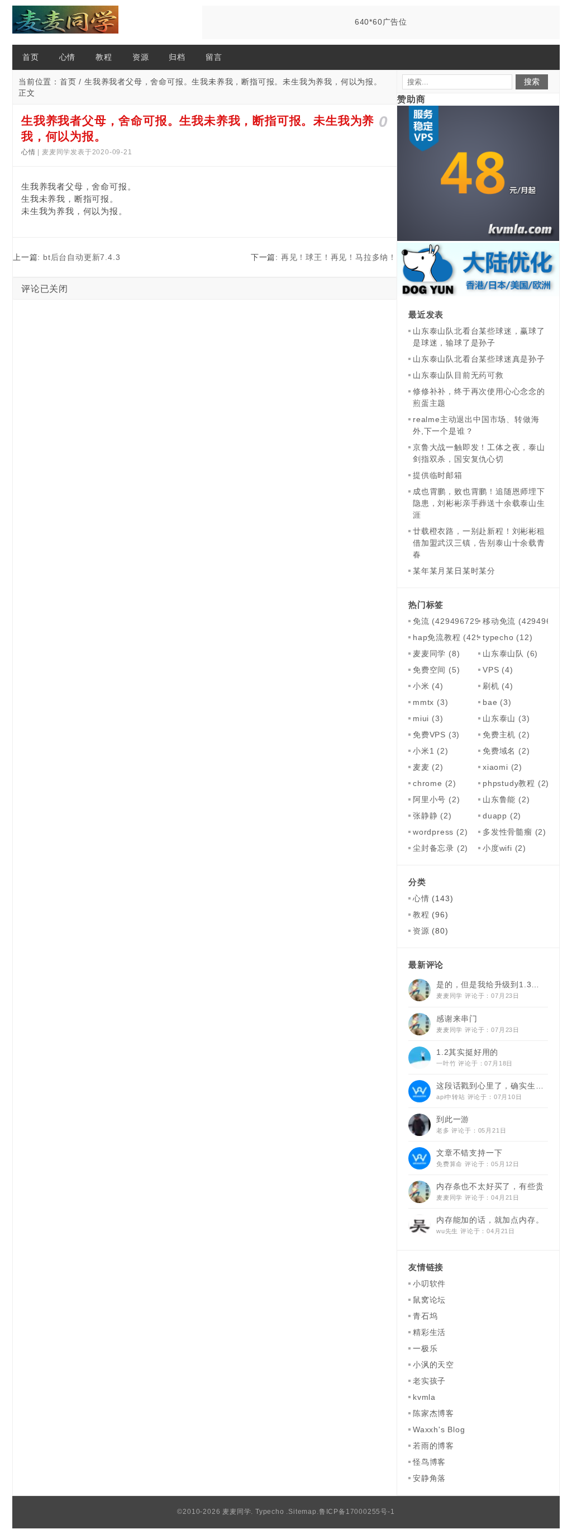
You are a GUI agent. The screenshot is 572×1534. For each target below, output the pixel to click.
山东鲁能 (506, 799)
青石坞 (425, 1316)
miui (428, 718)
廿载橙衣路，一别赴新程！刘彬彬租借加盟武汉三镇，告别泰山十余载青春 (479, 543)
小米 (428, 685)
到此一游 (452, 1119)
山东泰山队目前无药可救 (458, 375)
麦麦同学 (436, 653)
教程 (104, 57)
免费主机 (506, 734)
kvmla (424, 1397)
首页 (30, 57)
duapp (502, 815)
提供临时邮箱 (438, 475)
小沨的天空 (433, 1364)
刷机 (498, 685)
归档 (177, 57)
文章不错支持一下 (469, 1152)
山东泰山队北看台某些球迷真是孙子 (479, 358)
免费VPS (436, 734)
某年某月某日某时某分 (454, 570)
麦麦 (428, 767)
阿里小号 (436, 799)
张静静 (432, 815)
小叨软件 (429, 1283)
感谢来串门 (457, 1018)
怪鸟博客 (429, 1461)
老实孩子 (429, 1380)
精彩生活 (429, 1332)
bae (497, 702)
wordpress (440, 831)
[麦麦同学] (68, 22)
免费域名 (506, 750)
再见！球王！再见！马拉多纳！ (339, 257)
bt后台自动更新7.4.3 (81, 257)
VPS (498, 669)
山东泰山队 (510, 653)
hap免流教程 (466, 637)
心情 (67, 57)
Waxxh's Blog (439, 1429)
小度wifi (504, 848)
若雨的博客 (433, 1445)
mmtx (430, 702)
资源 (140, 57)
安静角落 (429, 1478)
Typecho (269, 1512)
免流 (450, 621)
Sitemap (302, 1512)
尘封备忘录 (440, 848)
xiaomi (502, 767)
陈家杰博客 (433, 1413)
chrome (434, 783)
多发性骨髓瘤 (514, 831)
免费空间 (436, 669)
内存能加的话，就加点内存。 (490, 1219)
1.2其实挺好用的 (467, 1052)
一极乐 (425, 1348)
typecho (508, 637)
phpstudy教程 (516, 783)
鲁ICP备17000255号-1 (357, 1512)
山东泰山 (506, 718)
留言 (214, 57)
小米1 (431, 750)
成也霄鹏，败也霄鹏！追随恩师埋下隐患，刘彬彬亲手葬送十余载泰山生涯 (479, 503)
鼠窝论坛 (429, 1299)
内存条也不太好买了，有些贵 (490, 1186)
